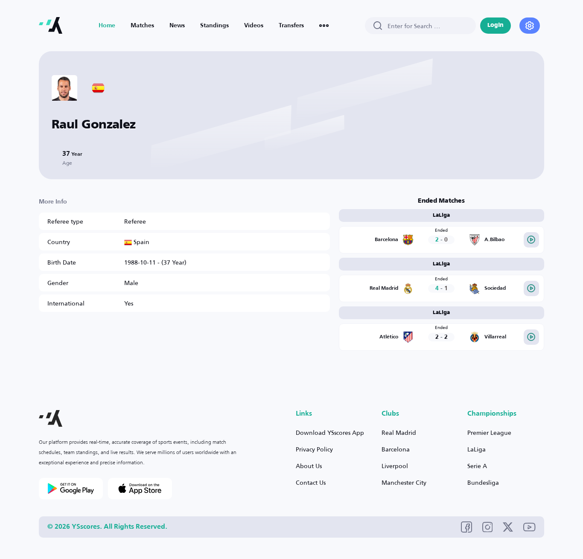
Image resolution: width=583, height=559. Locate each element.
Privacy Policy (314, 449)
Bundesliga (483, 482)
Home (107, 26)
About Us (309, 466)
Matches (142, 26)
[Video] (531, 239)
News (177, 26)
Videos (253, 26)
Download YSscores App (330, 432)
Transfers (291, 26)
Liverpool (395, 466)
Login (495, 25)
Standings (214, 26)
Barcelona (396, 449)
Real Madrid (399, 432)
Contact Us (311, 482)
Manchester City (404, 482)
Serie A (477, 466)
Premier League (489, 432)
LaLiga (476, 449)
